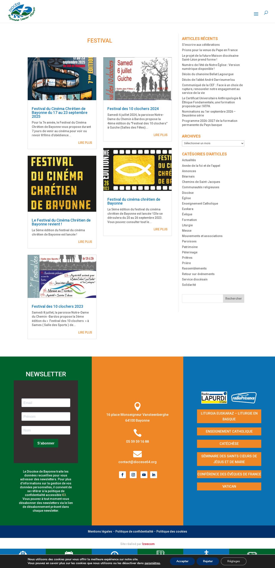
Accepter (182, 561)
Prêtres (187, 257)
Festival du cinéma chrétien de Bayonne (133, 201)
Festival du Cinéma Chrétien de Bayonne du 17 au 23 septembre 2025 (59, 112)
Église (186, 198)
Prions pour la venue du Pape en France (210, 50)
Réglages (233, 561)
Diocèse (188, 192)
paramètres (152, 563)
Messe (186, 230)
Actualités (189, 160)
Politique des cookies (171, 531)
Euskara (187, 209)
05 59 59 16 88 (137, 441)
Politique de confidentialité (134, 531)
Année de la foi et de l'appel (201, 165)
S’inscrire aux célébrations (201, 44)
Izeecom (148, 544)
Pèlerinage (189, 252)
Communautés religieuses (200, 187)
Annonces (189, 171)
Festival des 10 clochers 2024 (133, 108)
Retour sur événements (198, 274)
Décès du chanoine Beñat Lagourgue (208, 74)
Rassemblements (194, 268)
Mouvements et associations (202, 236)
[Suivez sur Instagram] (133, 474)
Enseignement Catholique (200, 203)
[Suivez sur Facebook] (122, 474)
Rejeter (208, 561)
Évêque (187, 214)
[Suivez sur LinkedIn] (153, 474)
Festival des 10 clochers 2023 (57, 306)
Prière (186, 263)
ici (64, 495)
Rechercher (233, 298)
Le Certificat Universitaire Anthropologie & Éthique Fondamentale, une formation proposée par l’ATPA (211, 102)
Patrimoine (190, 247)
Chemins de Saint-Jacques (201, 182)
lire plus (85, 142)
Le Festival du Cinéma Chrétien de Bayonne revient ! (61, 222)
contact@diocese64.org (137, 462)
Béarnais (188, 176)
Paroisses (189, 241)
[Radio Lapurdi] (215, 402)
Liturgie (187, 225)
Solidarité (189, 284)
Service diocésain (195, 279)
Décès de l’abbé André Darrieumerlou (208, 79)
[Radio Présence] (244, 402)
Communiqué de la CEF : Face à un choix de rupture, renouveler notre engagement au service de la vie (212, 89)
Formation (189, 220)
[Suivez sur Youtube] (144, 474)
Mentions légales (100, 531)
